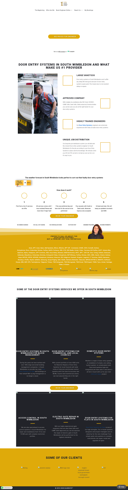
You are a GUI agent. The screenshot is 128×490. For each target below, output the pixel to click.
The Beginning (39, 10)
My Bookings (89, 10)
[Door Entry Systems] (64, 4)
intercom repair (96, 374)
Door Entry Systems (85, 125)
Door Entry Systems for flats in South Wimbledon (98, 419)
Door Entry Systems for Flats (96, 427)
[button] (64, 36)
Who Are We (50, 10)
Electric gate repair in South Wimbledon (66, 418)
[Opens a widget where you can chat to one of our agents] (121, 487)
